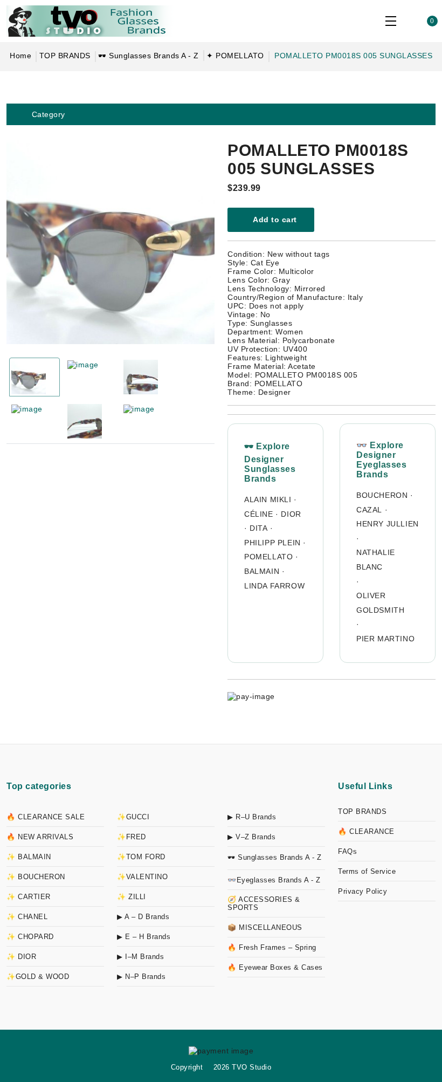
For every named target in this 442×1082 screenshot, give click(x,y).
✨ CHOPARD (30, 937)
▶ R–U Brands (251, 817)
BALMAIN (261, 571)
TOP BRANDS (65, 55)
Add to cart (274, 219)
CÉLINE (258, 514)
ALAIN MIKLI (268, 499)
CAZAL (369, 509)
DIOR (291, 514)
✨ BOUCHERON (35, 877)
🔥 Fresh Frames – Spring (271, 947)
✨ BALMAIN (28, 857)
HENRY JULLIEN (387, 523)
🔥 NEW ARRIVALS (39, 837)
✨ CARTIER (28, 897)
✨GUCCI (133, 817)
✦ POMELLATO (235, 55)
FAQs (347, 851)
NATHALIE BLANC (375, 559)
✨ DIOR (21, 957)
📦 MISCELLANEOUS (264, 927)
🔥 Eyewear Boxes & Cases (275, 967)
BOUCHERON (382, 495)
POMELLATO (268, 556)
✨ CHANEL (26, 917)
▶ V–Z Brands (251, 837)
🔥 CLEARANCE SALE (45, 817)
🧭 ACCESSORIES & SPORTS (263, 903)
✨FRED (131, 837)
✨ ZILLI (131, 897)
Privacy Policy (362, 891)
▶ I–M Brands (140, 957)
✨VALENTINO (142, 877)
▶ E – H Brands (143, 937)
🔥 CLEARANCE (366, 831)
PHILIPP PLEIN (272, 542)
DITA (258, 528)
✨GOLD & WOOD (37, 977)
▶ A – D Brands (143, 917)
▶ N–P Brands (141, 977)
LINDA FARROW (274, 585)
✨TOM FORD (141, 857)
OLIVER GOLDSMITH (380, 602)
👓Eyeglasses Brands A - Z (273, 880)
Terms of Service (367, 871)
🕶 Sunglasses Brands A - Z (148, 55)
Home (20, 55)
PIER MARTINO (385, 638)
